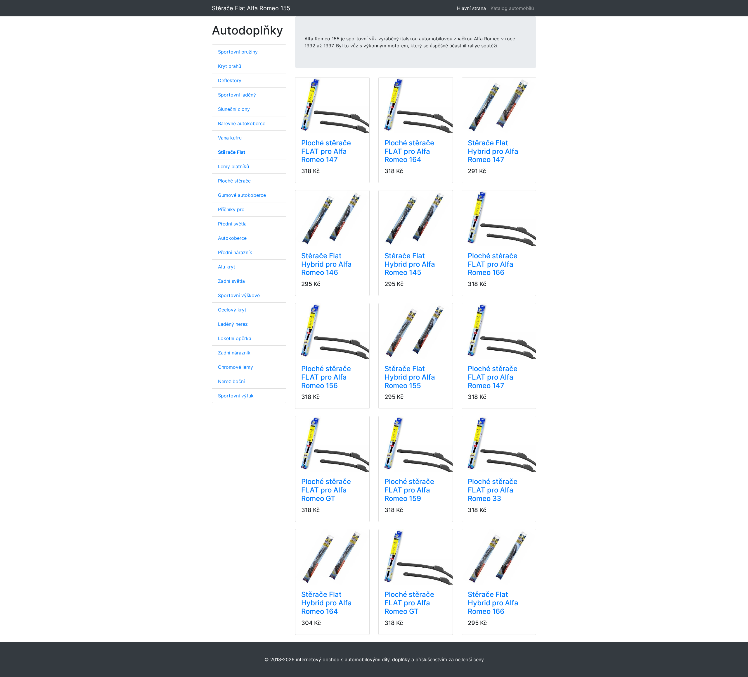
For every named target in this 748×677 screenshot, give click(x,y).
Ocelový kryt (232, 310)
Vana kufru (230, 138)
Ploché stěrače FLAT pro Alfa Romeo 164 (409, 151)
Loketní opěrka (234, 338)
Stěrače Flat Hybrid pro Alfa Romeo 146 (326, 264)
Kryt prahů (229, 66)
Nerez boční (231, 381)
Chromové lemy (235, 367)
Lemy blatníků (233, 166)
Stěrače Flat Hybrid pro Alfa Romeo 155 (410, 377)
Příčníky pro (231, 209)
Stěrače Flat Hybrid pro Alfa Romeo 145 (410, 264)
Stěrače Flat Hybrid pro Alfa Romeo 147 (493, 151)
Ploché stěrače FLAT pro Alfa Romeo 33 (492, 490)
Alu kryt (226, 267)
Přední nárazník (235, 252)
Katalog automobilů (512, 8)
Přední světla (232, 224)
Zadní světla (231, 281)
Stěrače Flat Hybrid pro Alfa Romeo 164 (326, 603)
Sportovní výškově (239, 295)
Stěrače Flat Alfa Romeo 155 (251, 8)
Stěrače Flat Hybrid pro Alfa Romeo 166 (493, 603)
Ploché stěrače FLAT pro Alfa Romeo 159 (409, 490)
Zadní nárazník (234, 353)
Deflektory (229, 80)
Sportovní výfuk (236, 396)
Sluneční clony (234, 109)
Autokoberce (232, 238)
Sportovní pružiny (238, 52)
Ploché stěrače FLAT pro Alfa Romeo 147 (326, 151)
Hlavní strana (472, 8)
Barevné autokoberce (241, 123)
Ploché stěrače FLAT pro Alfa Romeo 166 (492, 264)
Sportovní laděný (237, 95)
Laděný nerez (233, 324)
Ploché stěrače (234, 181)
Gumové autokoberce (242, 195)
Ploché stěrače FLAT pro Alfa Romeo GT (326, 490)
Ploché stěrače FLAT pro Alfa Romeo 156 (326, 377)
